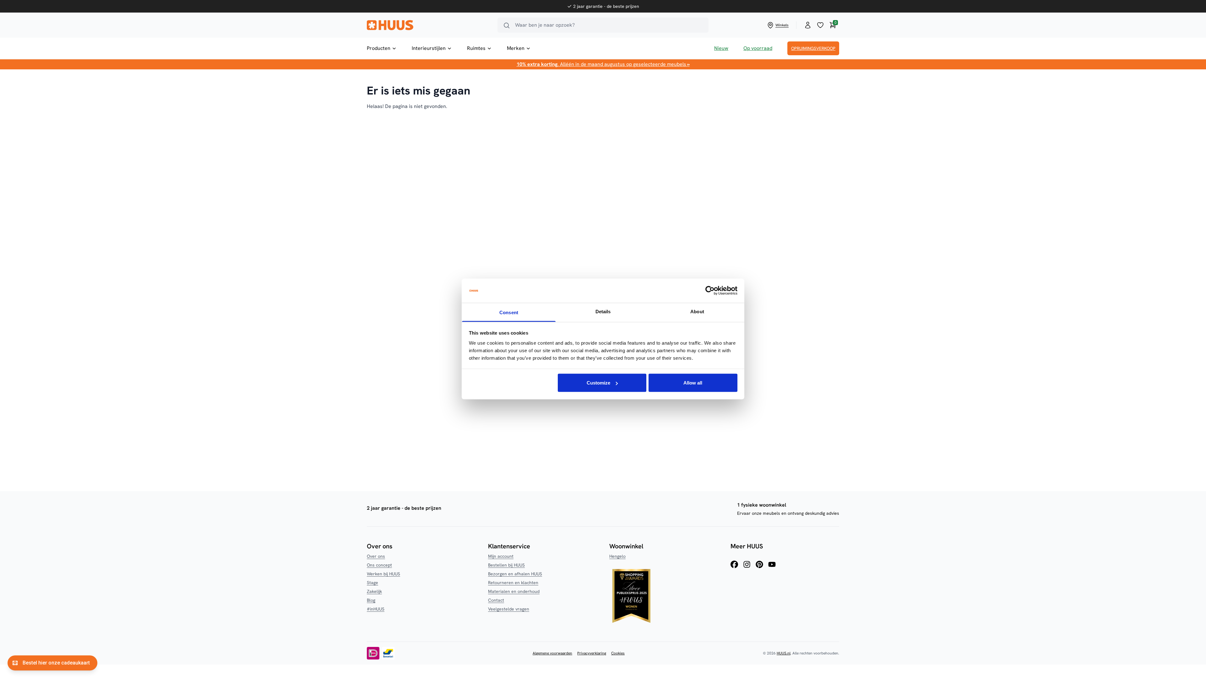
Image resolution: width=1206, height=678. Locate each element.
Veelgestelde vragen (508, 609)
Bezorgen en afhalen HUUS (515, 574)
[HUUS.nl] (428, 25)
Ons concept (379, 565)
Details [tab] (603, 311)
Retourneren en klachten (513, 582)
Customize (598, 382)
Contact (496, 600)
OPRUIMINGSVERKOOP (813, 48)
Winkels (782, 25)
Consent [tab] (508, 312)
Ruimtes (476, 48)
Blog (371, 600)
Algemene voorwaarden (552, 653)
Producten (378, 48)
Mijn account (500, 556)
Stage (372, 582)
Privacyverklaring (591, 653)
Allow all (692, 382)
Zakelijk (374, 591)
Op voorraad (757, 48)
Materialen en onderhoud (514, 591)
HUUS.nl (783, 653)
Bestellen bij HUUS (506, 565)
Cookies (618, 653)
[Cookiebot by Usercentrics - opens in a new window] (709, 290)
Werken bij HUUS (383, 574)
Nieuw (721, 48)
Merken (515, 48)
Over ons (376, 556)
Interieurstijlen (429, 48)
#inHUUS (375, 609)
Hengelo (617, 556)
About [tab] (697, 311)
